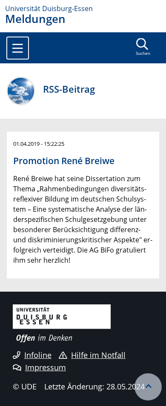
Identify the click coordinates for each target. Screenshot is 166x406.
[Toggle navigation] (17, 48)
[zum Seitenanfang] (148, 386)
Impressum (45, 367)
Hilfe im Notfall (98, 355)
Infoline (38, 355)
